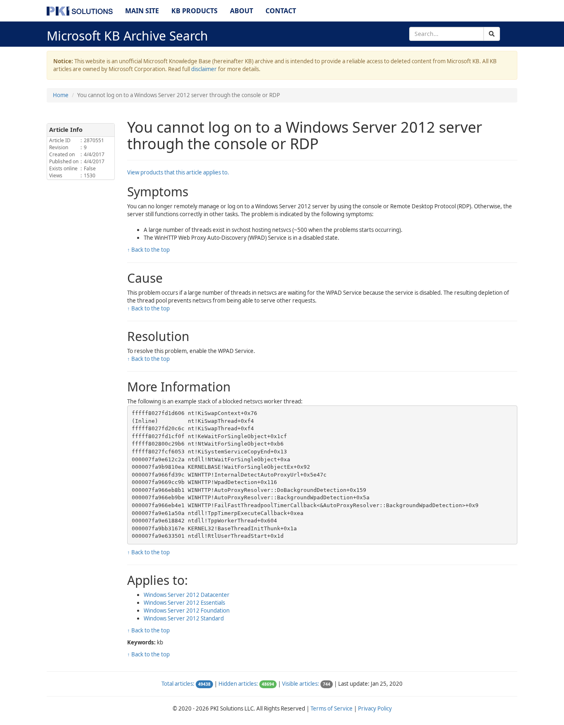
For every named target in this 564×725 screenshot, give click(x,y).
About (241, 10)
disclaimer (204, 69)
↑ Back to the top (148, 249)
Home (61, 95)
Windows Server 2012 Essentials (184, 602)
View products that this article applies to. (178, 172)
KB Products (194, 10)
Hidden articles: (238, 683)
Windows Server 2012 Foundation (187, 610)
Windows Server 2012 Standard (184, 618)
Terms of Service (331, 708)
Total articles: (177, 683)
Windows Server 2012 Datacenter (187, 595)
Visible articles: (300, 683)
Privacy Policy (375, 708)
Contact (280, 10)
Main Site (142, 10)
